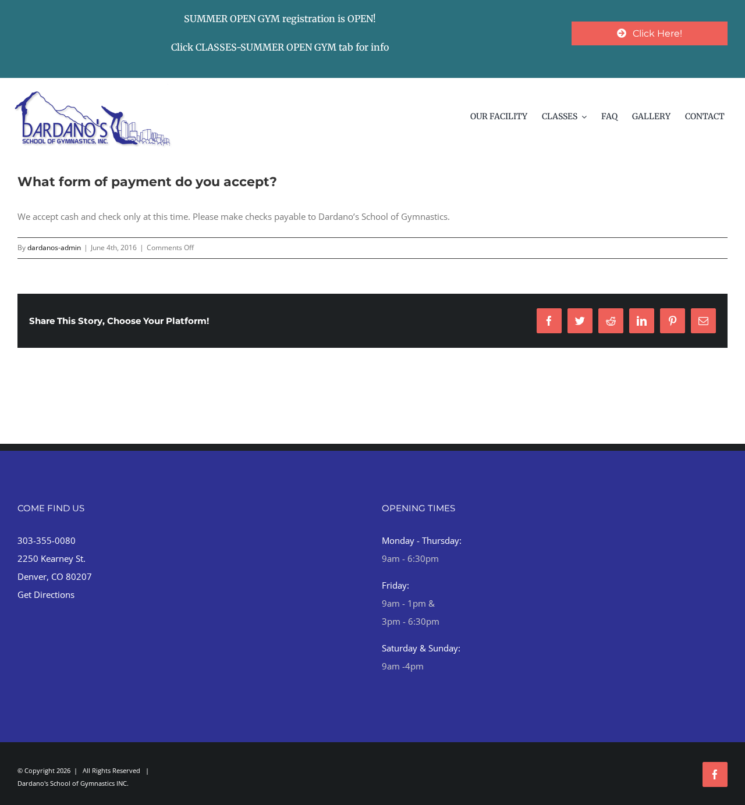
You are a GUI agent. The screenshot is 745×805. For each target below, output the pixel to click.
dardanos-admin (54, 247)
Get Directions (45, 594)
